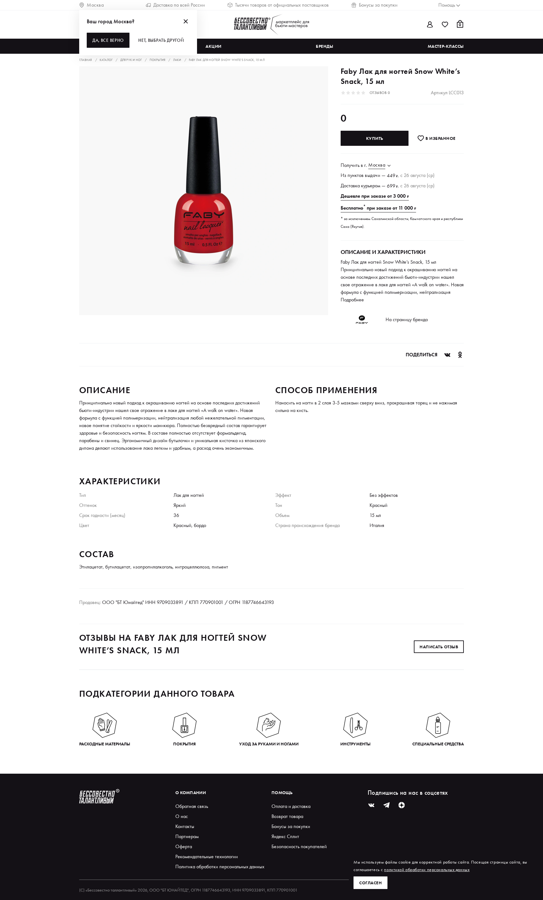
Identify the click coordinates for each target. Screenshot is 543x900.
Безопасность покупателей (299, 846)
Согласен (370, 883)
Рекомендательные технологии (206, 856)
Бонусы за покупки (378, 5)
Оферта (183, 846)
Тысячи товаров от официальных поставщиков (282, 5)
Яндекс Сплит (285, 836)
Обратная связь (191, 806)
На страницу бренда (407, 319)
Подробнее (352, 299)
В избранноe (440, 138)
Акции (214, 46)
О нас (181, 816)
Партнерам (187, 836)
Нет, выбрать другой (161, 40)
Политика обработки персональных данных (219, 866)
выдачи (372, 175)
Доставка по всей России (179, 5)
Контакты (184, 826)
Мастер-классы (446, 46)
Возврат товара (287, 816)
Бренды (324, 46)
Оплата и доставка (291, 806)
